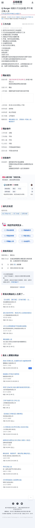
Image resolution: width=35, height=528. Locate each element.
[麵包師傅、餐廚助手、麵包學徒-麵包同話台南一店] (17, 457)
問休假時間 (10, 230)
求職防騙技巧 (15, 282)
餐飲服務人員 (13, 119)
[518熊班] (17, 2)
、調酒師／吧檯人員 (24, 119)
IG (13, 504)
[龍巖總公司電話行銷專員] (17, 378)
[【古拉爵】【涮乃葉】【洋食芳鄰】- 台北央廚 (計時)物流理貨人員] (17, 303)
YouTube (22, 504)
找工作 (13, 17)
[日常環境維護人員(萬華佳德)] (17, 484)
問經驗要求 (27, 230)
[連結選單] (2, 2)
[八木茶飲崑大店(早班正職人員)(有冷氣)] (17, 431)
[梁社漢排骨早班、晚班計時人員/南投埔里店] (17, 317)
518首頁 (9, 17)
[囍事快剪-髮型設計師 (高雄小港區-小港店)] (17, 444)
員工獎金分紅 (6, 213)
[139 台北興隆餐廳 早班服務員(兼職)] (17, 330)
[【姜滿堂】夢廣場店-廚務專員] (17, 417)
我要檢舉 (22, 287)
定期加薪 (25, 213)
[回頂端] (30, 497)
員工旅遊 (16, 213)
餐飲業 (18, 17)
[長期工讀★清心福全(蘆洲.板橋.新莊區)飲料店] (17, 391)
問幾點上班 (10, 241)
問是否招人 (27, 236)
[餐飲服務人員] (17, 343)
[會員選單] (32, 2)
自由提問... (27, 241)
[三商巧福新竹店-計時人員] (17, 404)
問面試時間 (10, 236)
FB (17, 504)
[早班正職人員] (17, 470)
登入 (15, 264)
